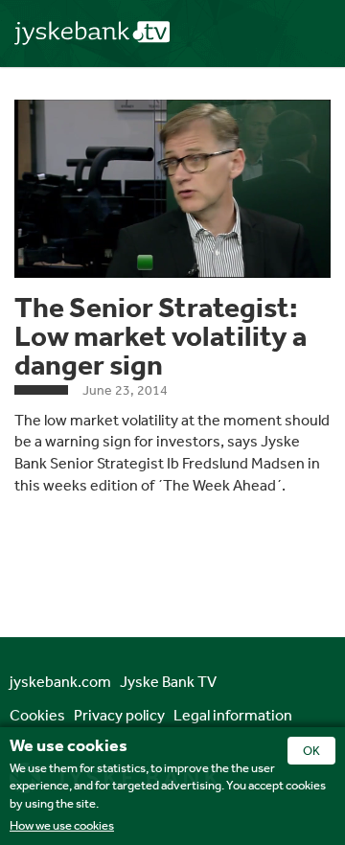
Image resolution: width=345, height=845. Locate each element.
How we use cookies (62, 825)
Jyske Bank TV (168, 681)
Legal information (232, 714)
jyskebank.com (60, 681)
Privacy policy (119, 714)
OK (311, 750)
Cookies (37, 714)
